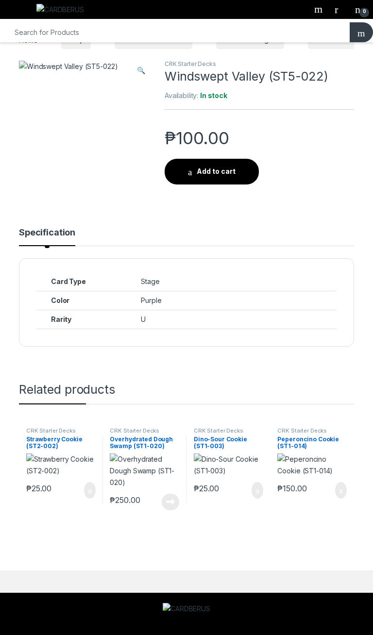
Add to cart (216, 171)
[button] (141, 70)
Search (319, 9)
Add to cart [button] (89, 490)
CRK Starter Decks (190, 63)
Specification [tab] (47, 232)
